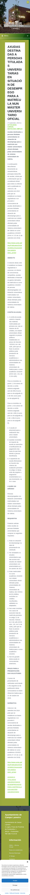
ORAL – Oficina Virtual (14, 846)
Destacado (12, 129)
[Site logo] (15, 22)
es (28, 2)
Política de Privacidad (14, 893)
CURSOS (10, 127)
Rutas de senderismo (15, 850)
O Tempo (12, 856)
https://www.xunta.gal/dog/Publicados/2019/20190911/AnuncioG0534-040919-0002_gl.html (15, 248)
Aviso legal (22, 893)
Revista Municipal (14, 853)
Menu (6, 36)
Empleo (19, 129)
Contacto (12, 859)
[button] (27, 862)
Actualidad (12, 125)
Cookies (7, 893)
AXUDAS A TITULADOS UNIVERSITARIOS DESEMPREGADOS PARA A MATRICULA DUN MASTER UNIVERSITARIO (15, 784)
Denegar (15, 885)
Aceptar (15, 880)
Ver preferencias (15, 890)
